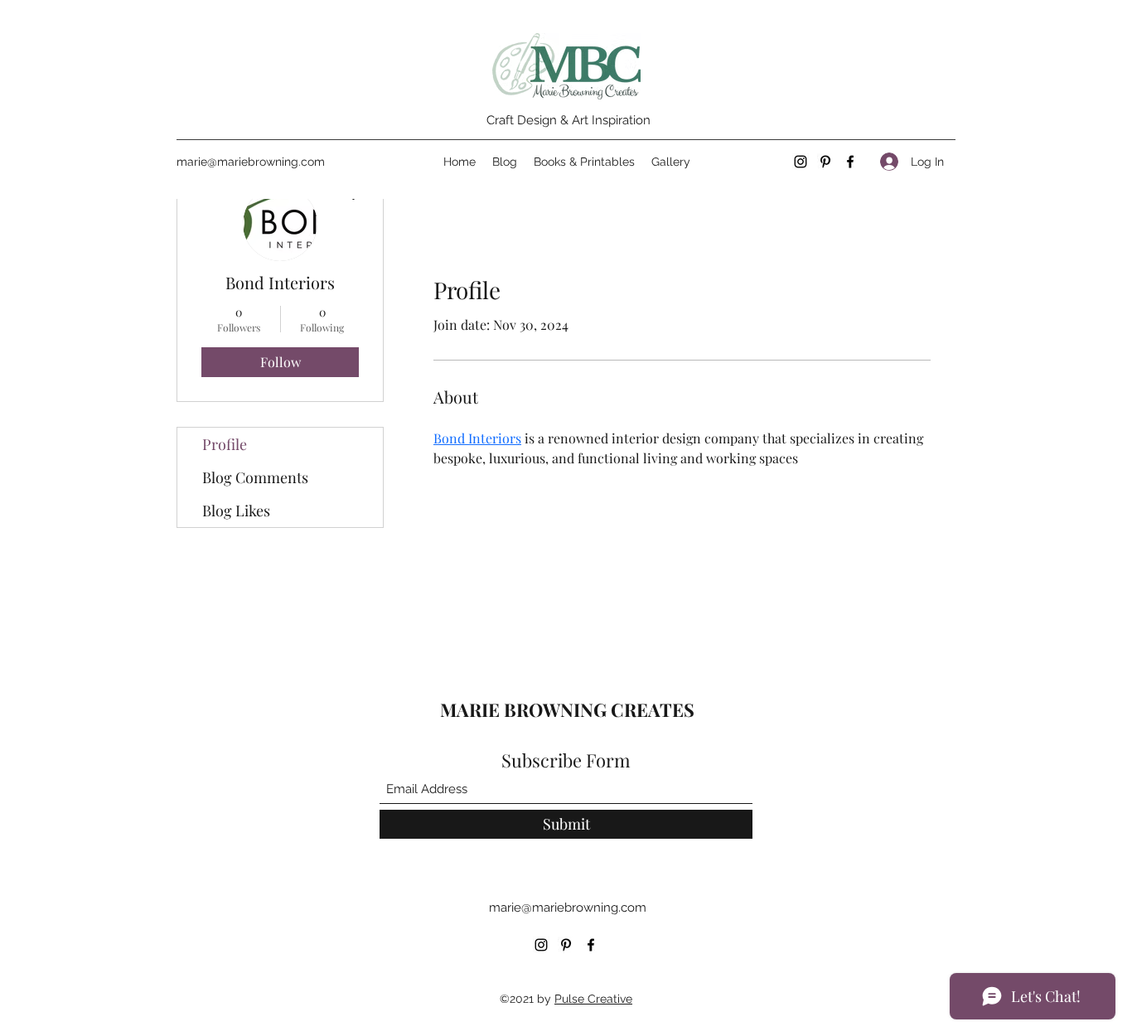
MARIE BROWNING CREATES (569, 709)
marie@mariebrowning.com (251, 161)
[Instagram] (800, 161)
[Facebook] (850, 161)
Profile (224, 444)
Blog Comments (255, 477)
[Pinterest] (825, 161)
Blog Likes (236, 510)
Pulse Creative (593, 998)
